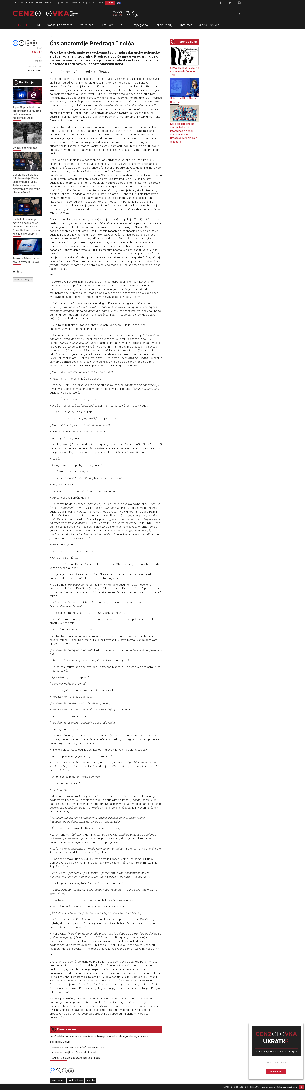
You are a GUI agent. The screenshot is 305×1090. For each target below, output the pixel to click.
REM (37, 25)
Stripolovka (98, 3)
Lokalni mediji (164, 25)
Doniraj (110, 3)
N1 (123, 25)
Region (82, 3)
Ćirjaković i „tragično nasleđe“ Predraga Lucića (78, 1047)
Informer (186, 25)
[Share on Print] (27, 43)
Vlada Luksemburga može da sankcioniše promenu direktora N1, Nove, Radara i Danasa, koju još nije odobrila (26, 226)
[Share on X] (21, 43)
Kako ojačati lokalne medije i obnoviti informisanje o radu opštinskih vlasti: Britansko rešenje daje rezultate (183, 132)
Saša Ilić (90, 1080)
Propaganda (140, 25)
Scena (75, 3)
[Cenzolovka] (45, 13)
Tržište (48, 3)
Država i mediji (36, 3)
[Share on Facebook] (15, 43)
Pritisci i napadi (20, 3)
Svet (89, 3)
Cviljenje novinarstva (25, 147)
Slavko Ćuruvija (209, 25)
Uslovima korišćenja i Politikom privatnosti (276, 1087)
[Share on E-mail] (34, 43)
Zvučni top (86, 25)
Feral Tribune (58, 1080)
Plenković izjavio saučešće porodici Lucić (75, 1057)
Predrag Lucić (75, 1080)
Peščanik (37, 61)
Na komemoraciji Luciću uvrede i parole (73, 1052)
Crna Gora (107, 25)
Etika (55, 3)
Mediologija (64, 3)
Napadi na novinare (59, 25)
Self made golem (60, 1041)
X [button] (301, 1087)
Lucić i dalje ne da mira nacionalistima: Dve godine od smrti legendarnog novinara (99, 1036)
